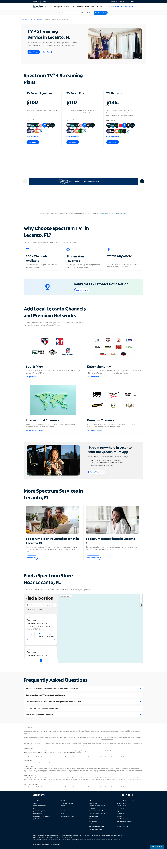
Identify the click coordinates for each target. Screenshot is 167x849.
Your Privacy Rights (52, 835)
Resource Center (93, 808)
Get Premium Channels (94, 430)
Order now (118, 6)
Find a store (46, 52)
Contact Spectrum (122, 803)
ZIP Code (90, 11)
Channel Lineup (93, 819)
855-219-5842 (129, 6)
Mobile (62, 813)
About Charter (37, 803)
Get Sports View (31, 376)
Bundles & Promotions (67, 803)
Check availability (101, 13)
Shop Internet (31, 558)
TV (61, 808)
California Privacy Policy (72, 835)
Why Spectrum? (93, 821)
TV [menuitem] (74, 6)
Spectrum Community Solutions (41, 816)
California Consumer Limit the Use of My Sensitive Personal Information (52, 837)
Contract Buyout (93, 816)
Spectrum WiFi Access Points (97, 806)
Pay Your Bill (120, 808)
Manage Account (121, 806)
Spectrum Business (38, 819)
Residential (36, 1)
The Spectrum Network (95, 829)
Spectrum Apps (93, 803)
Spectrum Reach (37, 813)
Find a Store (114, 1)
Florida (33, 20)
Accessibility (62, 835)
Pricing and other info (33, 136)
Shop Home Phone (93, 558)
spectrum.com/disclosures (107, 739)
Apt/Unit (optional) (83, 11)
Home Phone (64, 811)
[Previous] (25, 181)
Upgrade (119, 816)
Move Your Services (122, 819)
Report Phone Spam (122, 826)
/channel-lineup (104, 213)
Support (119, 811)
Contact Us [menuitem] (109, 6)
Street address (64, 11)
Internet (63, 806)
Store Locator (121, 813)
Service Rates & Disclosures (124, 821)
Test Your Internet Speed (96, 811)
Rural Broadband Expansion (96, 826)
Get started (33, 142)
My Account (123, 1)
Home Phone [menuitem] (90, 6)
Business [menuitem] (100, 6)
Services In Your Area (95, 824)
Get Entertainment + (93, 376)
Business (44, 1)
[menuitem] (36, 2)
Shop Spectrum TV (82, 290)
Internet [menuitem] (67, 6)
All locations (24, 20)
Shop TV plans (33, 52)
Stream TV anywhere (96, 472)
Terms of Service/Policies (39, 835)
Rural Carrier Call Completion (125, 824)
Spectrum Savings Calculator (97, 813)
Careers (35, 808)
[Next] (142, 181)
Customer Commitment (39, 806)
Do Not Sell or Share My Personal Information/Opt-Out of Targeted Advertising (102, 835)
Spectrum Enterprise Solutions (41, 811)
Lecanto (39, 20)
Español (132, 1)
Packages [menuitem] (58, 6)
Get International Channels (34, 430)
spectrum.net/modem (127, 770)
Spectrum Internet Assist (67, 816)
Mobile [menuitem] (80, 6)
